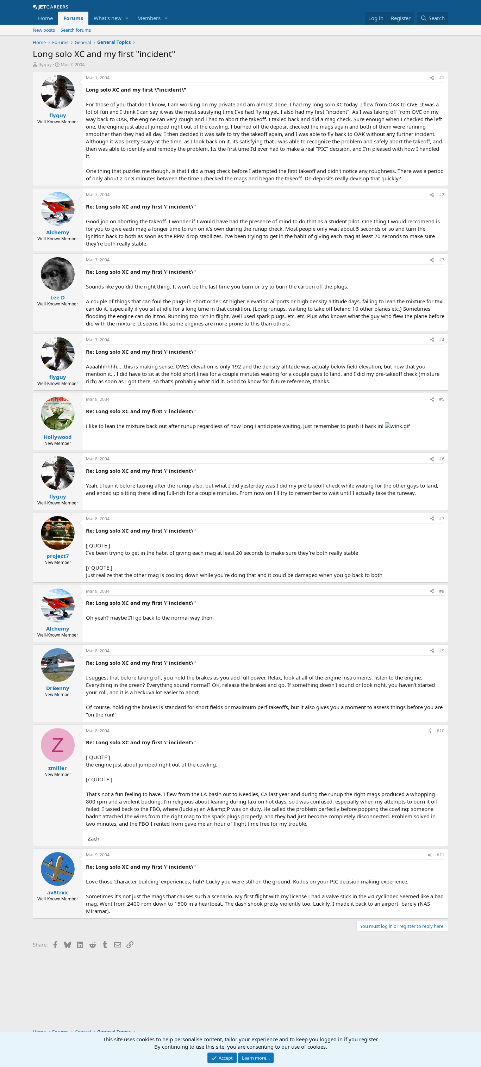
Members (149, 17)
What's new (107, 17)
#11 (440, 855)
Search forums (76, 30)
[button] (127, 18)
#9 (441, 651)
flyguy (45, 64)
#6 (441, 459)
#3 (441, 260)
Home (45, 17)
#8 (441, 591)
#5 (441, 399)
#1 (441, 78)
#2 (441, 195)
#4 (441, 340)
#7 (441, 519)
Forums (73, 17)
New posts (44, 30)
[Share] (432, 78)
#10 (440, 731)
